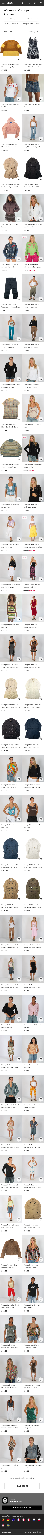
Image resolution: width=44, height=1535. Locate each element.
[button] (3, 1519)
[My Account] (29, 3)
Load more (22, 1486)
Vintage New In (11, 23)
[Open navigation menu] (3, 3)
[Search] (23, 3)
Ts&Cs (40, 1532)
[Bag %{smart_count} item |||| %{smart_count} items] (41, 3)
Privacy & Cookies (30, 1532)
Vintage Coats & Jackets (31, 23)
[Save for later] (18, 58)
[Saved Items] (35, 3)
